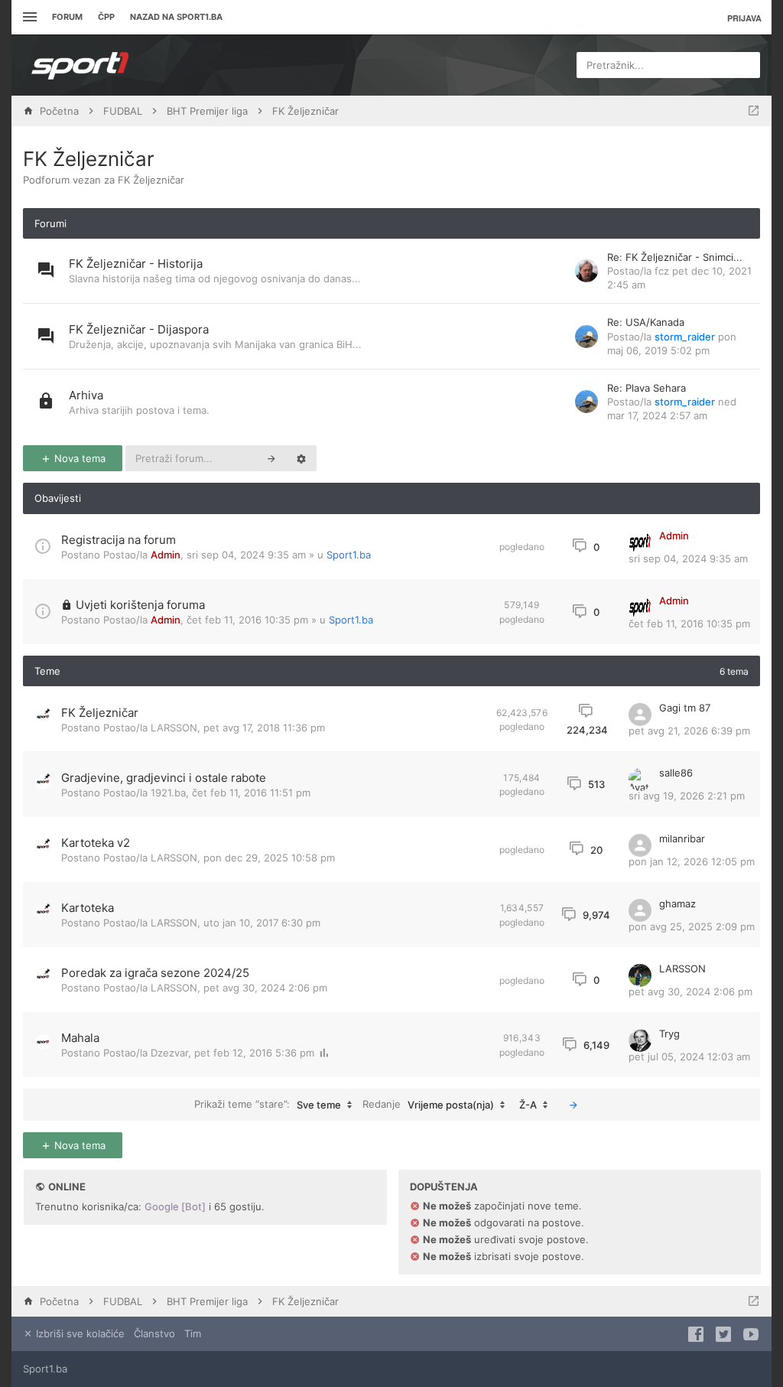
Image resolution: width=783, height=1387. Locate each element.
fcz (662, 271)
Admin (165, 555)
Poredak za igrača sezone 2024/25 (155, 972)
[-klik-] (573, 1105)
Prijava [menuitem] (744, 18)
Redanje (428, 1104)
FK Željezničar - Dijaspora (139, 329)
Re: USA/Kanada (645, 322)
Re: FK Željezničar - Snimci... (674, 257)
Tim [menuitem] (192, 1333)
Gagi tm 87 (684, 708)
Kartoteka (87, 907)
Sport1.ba (349, 555)
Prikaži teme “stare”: (267, 1104)
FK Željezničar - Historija (136, 263)
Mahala (80, 1037)
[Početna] (80, 65)
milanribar (682, 838)
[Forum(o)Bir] (754, 111)
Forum (67, 16)
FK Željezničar (88, 159)
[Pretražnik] (271, 458)
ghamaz (677, 903)
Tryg (669, 1033)
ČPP (106, 16)
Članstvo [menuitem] (154, 1333)
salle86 (676, 773)
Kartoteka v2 (95, 842)
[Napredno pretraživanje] (301, 458)
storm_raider (685, 336)
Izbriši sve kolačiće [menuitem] (79, 1333)
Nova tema (78, 458)
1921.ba (168, 792)
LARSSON (174, 727)
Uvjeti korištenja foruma (140, 604)
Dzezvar (169, 1053)
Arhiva (86, 395)
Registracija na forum (118, 539)
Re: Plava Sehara (646, 388)
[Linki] (27, 17)
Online (67, 1186)
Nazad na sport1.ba (176, 16)
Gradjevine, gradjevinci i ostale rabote (163, 777)
